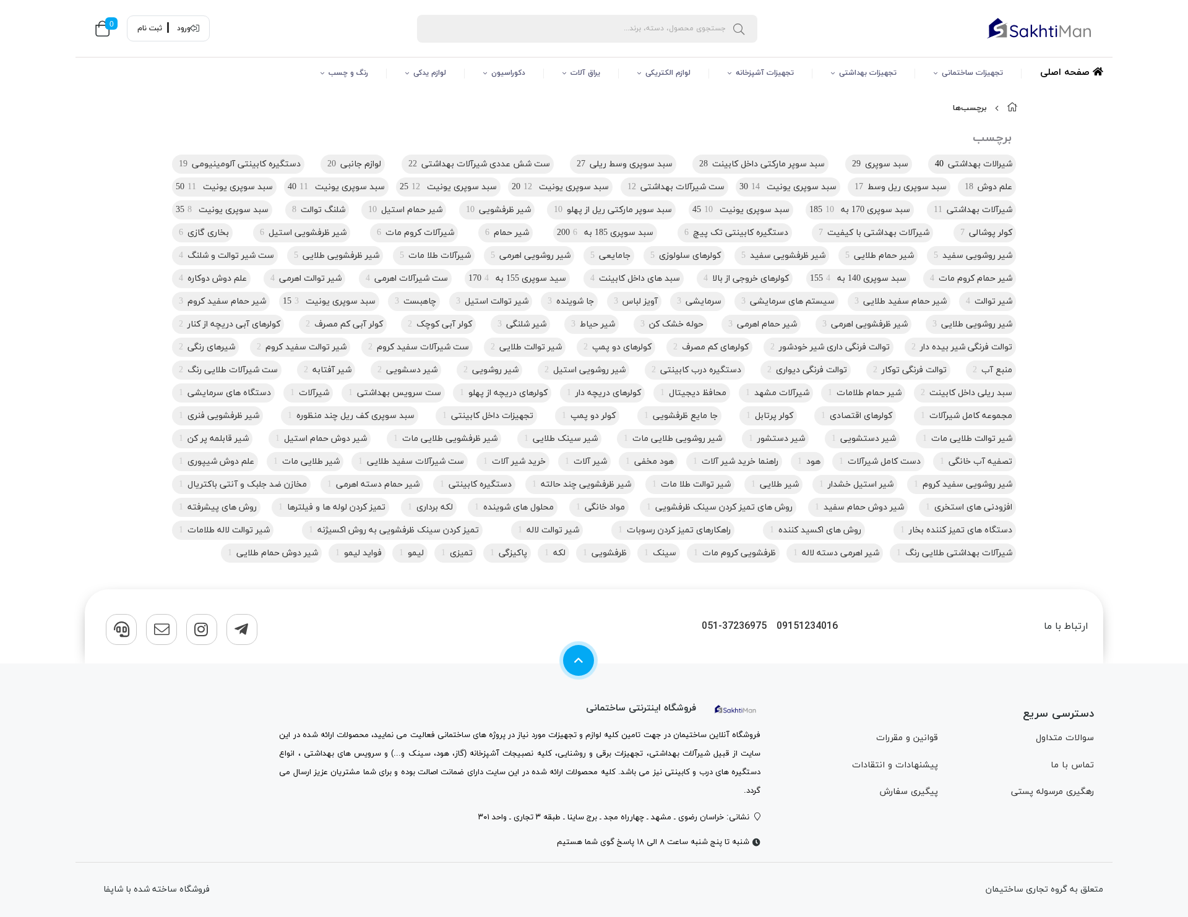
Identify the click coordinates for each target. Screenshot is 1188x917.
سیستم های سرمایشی (788, 301)
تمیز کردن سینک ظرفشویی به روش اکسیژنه (394, 530)
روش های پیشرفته (218, 507)
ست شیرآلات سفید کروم (418, 347)
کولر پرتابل (769, 416)
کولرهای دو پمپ (617, 347)
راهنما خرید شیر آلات (735, 461)
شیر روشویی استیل (585, 370)
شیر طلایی (775, 484)
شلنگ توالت (318, 210)
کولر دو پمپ (589, 416)
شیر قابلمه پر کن (214, 439)
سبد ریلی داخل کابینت (966, 393)
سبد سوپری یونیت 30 (788, 187)
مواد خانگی (600, 507)
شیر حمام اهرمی (762, 324)
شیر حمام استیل (405, 210)
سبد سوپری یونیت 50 (224, 187)
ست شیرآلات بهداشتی (676, 187)
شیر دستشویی (864, 439)
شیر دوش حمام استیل (321, 439)
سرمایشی (699, 301)
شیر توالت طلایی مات (967, 439)
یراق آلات (585, 73)
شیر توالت (989, 301)
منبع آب (992, 370)
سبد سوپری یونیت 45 (741, 210)
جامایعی (610, 256)
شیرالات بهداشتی (973, 164)
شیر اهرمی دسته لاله (836, 553)
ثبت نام (149, 28)
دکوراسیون (508, 73)
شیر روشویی (491, 370)
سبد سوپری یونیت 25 (448, 187)
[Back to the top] (578, 660)
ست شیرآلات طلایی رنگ (228, 370)
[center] (739, 28)
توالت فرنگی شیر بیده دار (961, 347)
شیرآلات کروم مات (415, 233)
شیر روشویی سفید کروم (963, 484)
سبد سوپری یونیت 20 (560, 187)
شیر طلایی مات (306, 461)
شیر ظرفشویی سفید (783, 256)
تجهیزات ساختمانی (972, 73)
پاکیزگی (508, 553)
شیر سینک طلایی (561, 439)
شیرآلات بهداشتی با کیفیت (874, 233)
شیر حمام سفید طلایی (900, 301)
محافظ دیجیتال (693, 393)
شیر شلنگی (521, 324)
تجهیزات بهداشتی (868, 73)
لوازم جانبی (354, 164)
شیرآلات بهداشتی (973, 210)
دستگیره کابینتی (476, 484)
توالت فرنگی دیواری (807, 370)
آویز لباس (636, 301)
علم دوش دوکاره (213, 278)
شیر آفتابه (327, 370)
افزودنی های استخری (969, 507)
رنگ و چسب (348, 73)
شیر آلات (586, 461)
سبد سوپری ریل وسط (900, 187)
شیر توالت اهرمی (306, 278)
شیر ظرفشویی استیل (303, 233)
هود (809, 461)
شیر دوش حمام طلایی (273, 553)
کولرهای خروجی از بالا (746, 278)
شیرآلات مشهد (777, 393)
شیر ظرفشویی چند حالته (581, 484)
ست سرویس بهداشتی (394, 393)
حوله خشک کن (672, 324)
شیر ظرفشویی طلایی (336, 256)
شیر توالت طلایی (526, 347)
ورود (184, 28)
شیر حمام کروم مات (971, 278)
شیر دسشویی (407, 370)
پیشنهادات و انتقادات (895, 765)
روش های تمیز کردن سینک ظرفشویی (720, 507)
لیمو (411, 553)
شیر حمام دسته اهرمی (373, 484)
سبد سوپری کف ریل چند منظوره (351, 416)
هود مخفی (650, 461)
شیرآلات (309, 393)
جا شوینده (571, 301)
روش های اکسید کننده (815, 530)
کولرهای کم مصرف (711, 347)
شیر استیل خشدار (856, 484)
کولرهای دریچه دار (604, 393)
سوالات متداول (1065, 737)
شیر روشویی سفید (973, 256)
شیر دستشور (777, 439)
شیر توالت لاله (548, 530)
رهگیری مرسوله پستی (1052, 791)
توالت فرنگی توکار (910, 370)
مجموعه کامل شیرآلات (966, 416)
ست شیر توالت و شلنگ (226, 256)
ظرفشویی (605, 553)
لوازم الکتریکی (668, 73)
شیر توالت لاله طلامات (224, 530)
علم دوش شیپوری (216, 461)
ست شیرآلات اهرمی (407, 278)
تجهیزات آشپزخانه (765, 73)
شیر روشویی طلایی (972, 324)
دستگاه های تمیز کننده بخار (956, 530)
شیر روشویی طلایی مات (673, 439)
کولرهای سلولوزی (685, 256)
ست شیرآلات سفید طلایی (411, 461)
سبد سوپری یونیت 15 (329, 301)
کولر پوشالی (986, 233)
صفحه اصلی (1066, 72)
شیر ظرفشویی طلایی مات (445, 439)
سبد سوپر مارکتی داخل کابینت (762, 164)
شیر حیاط (593, 324)
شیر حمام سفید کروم (222, 301)
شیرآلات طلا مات (435, 256)
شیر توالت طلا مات (691, 484)
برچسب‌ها (970, 108)
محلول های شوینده (514, 507)
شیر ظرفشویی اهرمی (865, 324)
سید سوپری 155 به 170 (517, 278)
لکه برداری (430, 507)
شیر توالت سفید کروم (301, 347)
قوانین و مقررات (907, 737)
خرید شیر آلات (514, 461)
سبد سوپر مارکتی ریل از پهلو (613, 210)
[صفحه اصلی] (1012, 108)
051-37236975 (734, 627)
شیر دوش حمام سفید (859, 507)
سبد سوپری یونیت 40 (336, 187)
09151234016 (807, 627)
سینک (660, 553)
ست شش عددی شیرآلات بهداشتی (479, 164)
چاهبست (415, 301)
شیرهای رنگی (207, 347)
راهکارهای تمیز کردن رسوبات (674, 530)
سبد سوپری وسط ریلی (625, 164)
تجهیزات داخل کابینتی (487, 416)
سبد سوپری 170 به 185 (859, 210)
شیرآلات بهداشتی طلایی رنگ (954, 553)
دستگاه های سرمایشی (225, 393)
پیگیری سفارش (908, 791)
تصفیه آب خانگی (976, 461)
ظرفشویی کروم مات (735, 553)
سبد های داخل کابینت (635, 278)
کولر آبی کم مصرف (344, 324)
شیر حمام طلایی (879, 256)
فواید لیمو (358, 553)
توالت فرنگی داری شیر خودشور (830, 347)
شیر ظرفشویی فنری (219, 416)
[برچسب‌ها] (735, 708)
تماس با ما (1072, 765)
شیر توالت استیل (492, 301)
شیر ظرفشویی (498, 210)
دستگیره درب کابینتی (696, 370)
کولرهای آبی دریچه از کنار (229, 324)
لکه (555, 553)
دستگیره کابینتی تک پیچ (736, 233)
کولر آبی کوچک (440, 324)
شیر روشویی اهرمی (530, 256)
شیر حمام (507, 233)
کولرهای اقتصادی (856, 416)
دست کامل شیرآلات (880, 461)
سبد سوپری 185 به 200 (605, 233)
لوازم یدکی (429, 73)
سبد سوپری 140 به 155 (858, 278)
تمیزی (457, 553)
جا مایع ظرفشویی (681, 416)
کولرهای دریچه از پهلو (504, 393)
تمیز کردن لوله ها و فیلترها (331, 507)
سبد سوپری (880, 164)
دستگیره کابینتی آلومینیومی (240, 164)
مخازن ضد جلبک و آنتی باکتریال (243, 484)
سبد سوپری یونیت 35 (222, 210)
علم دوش (988, 187)
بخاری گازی (204, 233)
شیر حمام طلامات (865, 393)
